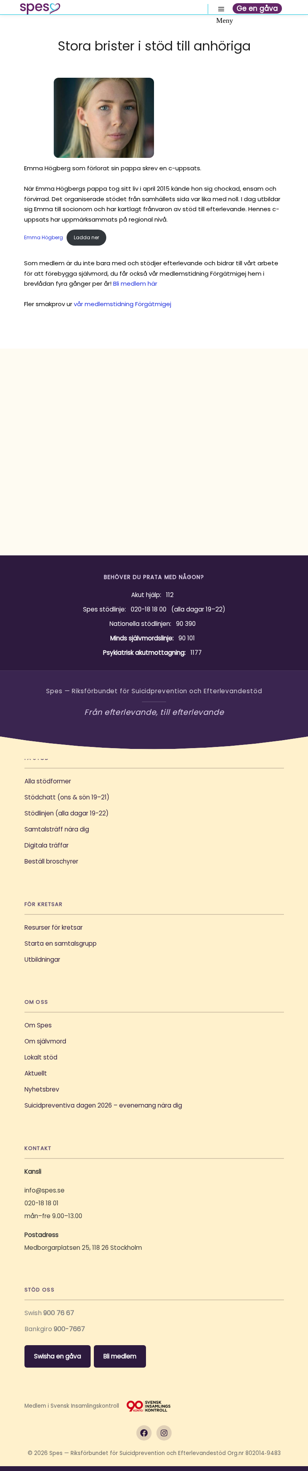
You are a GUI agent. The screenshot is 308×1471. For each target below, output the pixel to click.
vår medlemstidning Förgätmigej (122, 304)
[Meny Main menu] (221, 9)
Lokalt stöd (40, 1057)
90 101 (186, 638)
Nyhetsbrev (41, 1089)
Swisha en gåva (57, 1356)
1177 (196, 652)
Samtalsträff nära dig (56, 829)
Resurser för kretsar (53, 927)
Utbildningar (42, 959)
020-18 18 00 (148, 609)
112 (170, 595)
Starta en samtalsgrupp (60, 943)
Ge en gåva (257, 8)
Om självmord (45, 1041)
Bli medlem (119, 1356)
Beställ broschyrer (51, 861)
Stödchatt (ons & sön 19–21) (66, 797)
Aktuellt (35, 1073)
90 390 (186, 623)
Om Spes (38, 1025)
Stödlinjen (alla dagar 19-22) (66, 813)
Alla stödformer (47, 781)
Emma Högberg (43, 237)
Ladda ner (86, 237)
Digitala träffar (46, 845)
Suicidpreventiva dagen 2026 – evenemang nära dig (103, 1105)
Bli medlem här (135, 283)
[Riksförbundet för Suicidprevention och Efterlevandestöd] (40, 8)
